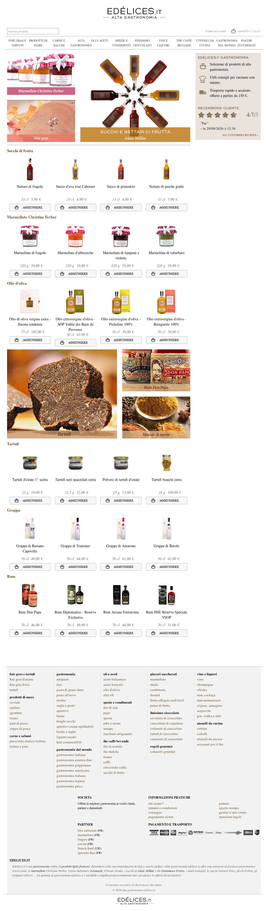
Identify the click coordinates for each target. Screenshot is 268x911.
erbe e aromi (112, 723)
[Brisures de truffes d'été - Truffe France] (121, 451)
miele (154, 684)
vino (200, 679)
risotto (61, 700)
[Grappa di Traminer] (75, 517)
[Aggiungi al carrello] (30, 207)
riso (59, 684)
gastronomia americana (73, 770)
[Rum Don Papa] (29, 584)
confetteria (157, 689)
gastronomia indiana (71, 754)
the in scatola (112, 746)
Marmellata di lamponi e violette (121, 255)
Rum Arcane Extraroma (121, 612)
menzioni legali (230, 816)
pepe (106, 712)
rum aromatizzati (209, 700)
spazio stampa (229, 807)
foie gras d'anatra (21, 679)
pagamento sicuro (161, 816)
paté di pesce (19, 723)
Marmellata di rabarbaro (167, 252)
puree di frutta (160, 705)
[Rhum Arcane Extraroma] (121, 584)
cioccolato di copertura (166, 723)
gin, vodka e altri (209, 716)
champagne (205, 684)
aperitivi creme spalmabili (75, 726)
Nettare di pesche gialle (166, 186)
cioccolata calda (114, 767)
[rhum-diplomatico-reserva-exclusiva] (75, 584)
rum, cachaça (206, 695)
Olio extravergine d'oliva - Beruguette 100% (166, 321)
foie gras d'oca (20, 684)
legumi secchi (66, 736)
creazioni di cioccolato (166, 739)
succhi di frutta (114, 772)
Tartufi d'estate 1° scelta (30, 479)
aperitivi (63, 710)
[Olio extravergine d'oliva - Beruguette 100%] (166, 291)
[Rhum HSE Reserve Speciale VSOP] (166, 584)
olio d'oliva (111, 689)
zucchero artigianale (117, 733)
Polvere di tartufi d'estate (121, 479)
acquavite (204, 710)
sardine (15, 707)
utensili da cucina (209, 739)
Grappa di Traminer (75, 545)
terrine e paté (19, 746)
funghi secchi (66, 721)
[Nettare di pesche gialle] (166, 158)
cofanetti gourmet (162, 751)
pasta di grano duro (70, 689)
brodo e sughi (66, 731)
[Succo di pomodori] (120, 158)
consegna (155, 812)
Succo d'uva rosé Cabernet (75, 186)
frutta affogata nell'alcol (167, 700)
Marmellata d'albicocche (75, 252)
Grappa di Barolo (166, 545)
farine (61, 716)
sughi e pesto (66, 705)
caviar (82, 843)
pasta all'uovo (66, 695)
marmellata (85, 834)
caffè (106, 762)
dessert (155, 695)
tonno (14, 718)
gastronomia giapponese (74, 765)
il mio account (215, 31)
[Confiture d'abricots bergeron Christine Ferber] (75, 224)
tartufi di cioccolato (164, 733)
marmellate (158, 679)
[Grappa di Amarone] (120, 517)
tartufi (14, 689)
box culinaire (87, 830)
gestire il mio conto (233, 812)
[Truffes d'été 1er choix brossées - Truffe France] (30, 451)
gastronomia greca (69, 786)
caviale (15, 702)
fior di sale (110, 707)
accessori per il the (210, 744)
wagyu (82, 839)
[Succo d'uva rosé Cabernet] (75, 158)
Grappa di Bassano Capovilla (30, 548)
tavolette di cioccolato (166, 718)
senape (108, 728)
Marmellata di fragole (30, 252)
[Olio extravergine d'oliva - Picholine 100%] (120, 291)
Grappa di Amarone (121, 545)
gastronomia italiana (71, 775)
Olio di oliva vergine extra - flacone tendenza (30, 321)
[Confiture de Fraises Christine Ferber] (30, 224)
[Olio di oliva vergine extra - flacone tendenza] (29, 291)
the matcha (111, 751)
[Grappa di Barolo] (166, 517)
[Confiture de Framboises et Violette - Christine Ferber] (121, 224)
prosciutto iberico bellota (28, 741)
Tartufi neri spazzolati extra (75, 479)
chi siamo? (156, 803)
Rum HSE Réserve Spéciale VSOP (166, 615)
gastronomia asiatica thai (74, 760)
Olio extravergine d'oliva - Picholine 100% (121, 321)
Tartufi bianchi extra (167, 479)
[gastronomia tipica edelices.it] (134, 8)
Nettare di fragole (30, 186)
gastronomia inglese (71, 780)
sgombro (16, 712)
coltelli (202, 733)
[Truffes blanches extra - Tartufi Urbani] (166, 451)
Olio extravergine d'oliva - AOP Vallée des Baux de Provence (75, 324)
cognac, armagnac (209, 705)
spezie (107, 718)
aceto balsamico (114, 679)
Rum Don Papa (30, 612)
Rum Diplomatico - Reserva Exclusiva (75, 615)
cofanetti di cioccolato (166, 728)
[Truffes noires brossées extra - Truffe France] (75, 451)
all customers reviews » (240, 135)
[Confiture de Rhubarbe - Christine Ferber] (166, 224)
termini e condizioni (162, 807)
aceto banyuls (113, 684)
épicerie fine (86, 852)
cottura (202, 728)
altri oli (108, 695)
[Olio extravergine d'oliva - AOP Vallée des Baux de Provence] (75, 291)
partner (224, 803)
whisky (202, 689)
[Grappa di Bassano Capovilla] (29, 517)
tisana (107, 756)
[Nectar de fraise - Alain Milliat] (30, 158)
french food (86, 848)
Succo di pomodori (121, 186)
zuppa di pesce (20, 728)
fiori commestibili (69, 742)
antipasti (63, 679)
